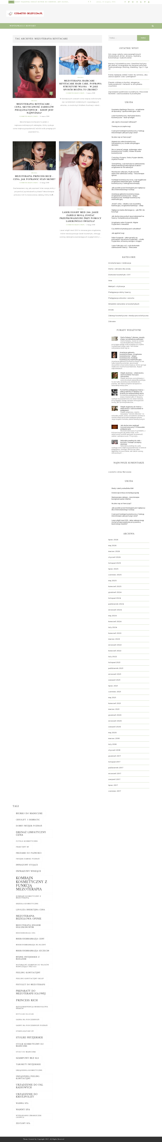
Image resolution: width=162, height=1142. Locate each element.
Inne (11, 2)
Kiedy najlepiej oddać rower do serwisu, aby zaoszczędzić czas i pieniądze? (42, 2)
